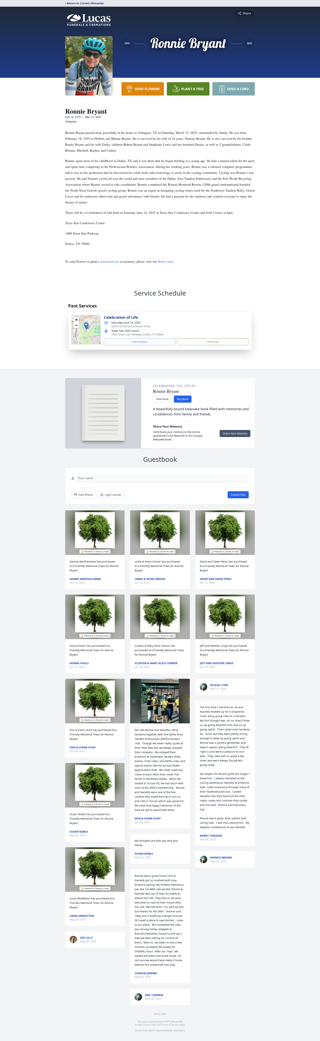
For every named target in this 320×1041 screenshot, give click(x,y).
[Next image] (186, 701)
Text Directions (139, 341)
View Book (162, 399)
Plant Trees (213, 341)
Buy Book (182, 399)
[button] (86, 326)
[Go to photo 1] (158, 721)
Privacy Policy (149, 1024)
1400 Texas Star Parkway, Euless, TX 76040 (137, 334)
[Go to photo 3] (162, 721)
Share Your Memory (235, 433)
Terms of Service (170, 1024)
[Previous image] (134, 701)
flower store (165, 261)
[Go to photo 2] (160, 721)
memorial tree (110, 261)
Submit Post (238, 494)
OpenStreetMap (164, 1030)
